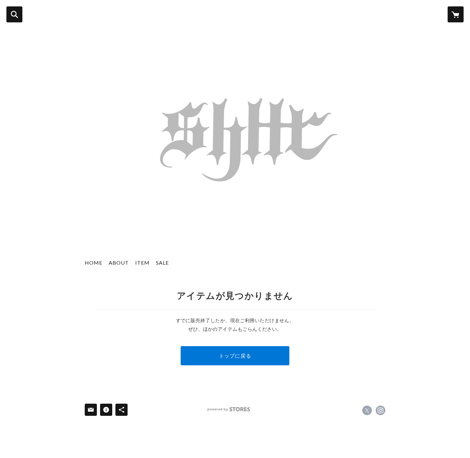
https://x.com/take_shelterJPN (367, 410)
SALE (162, 263)
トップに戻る (235, 356)
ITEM (142, 263)
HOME (93, 263)
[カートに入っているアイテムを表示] (456, 14)
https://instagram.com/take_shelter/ (380, 410)
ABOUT (119, 263)
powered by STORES (229, 409)
